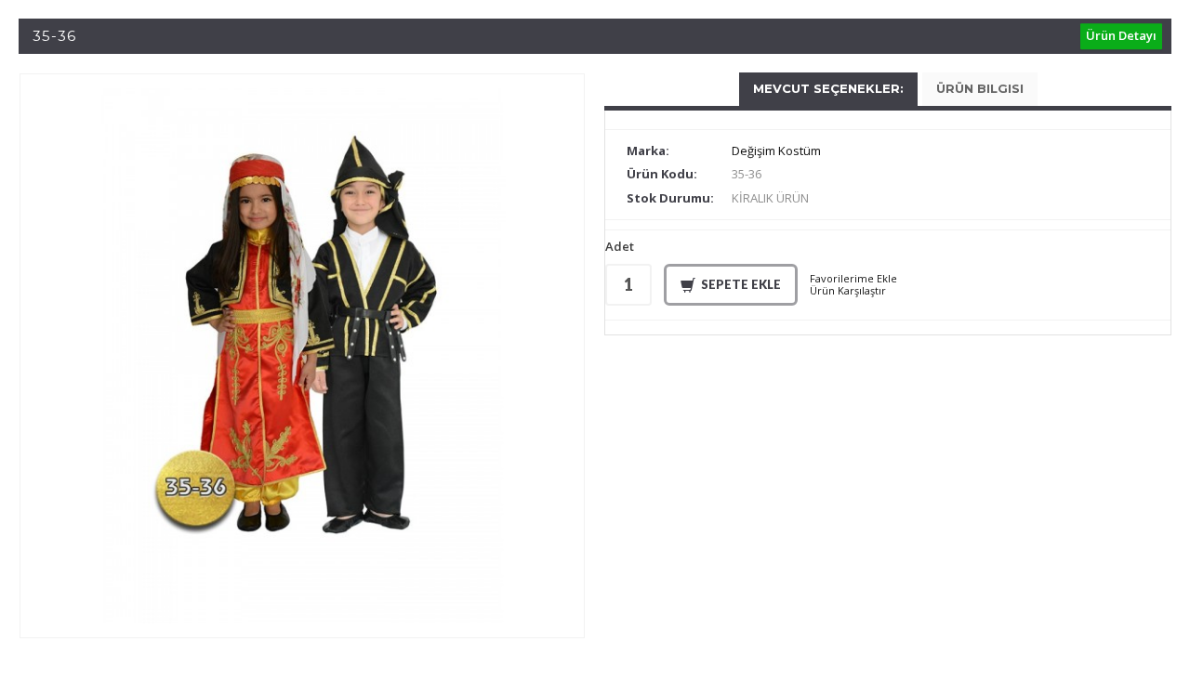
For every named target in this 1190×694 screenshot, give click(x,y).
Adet (619, 247)
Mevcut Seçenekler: (828, 88)
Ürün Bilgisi (980, 88)
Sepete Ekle (741, 284)
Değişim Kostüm (776, 150)
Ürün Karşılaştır (848, 290)
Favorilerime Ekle (853, 278)
